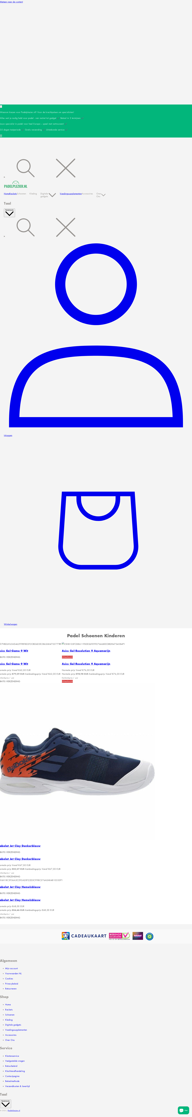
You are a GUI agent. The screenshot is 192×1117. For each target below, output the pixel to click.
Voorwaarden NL (13, 973)
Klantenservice (12, 1056)
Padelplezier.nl (14, 1110)
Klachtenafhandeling (15, 1071)
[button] (96, 168)
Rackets (9, 1009)
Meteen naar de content (11, 1)
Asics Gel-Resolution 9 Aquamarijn (86, 651)
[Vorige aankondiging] (1, 106)
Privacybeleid (11, 983)
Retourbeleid (11, 1066)
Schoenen (9, 1014)
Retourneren (11, 988)
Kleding (9, 1019)
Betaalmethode (12, 1081)
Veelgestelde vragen (15, 1060)
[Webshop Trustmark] (49, 936)
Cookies (9, 978)
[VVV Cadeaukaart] (84, 936)
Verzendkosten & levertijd (17, 1086)
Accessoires (10, 1034)
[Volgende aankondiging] (1, 135)
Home (8, 1004)
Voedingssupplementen (16, 1029)
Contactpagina (12, 1076)
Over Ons (10, 1040)
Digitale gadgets (13, 1024)
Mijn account (11, 968)
